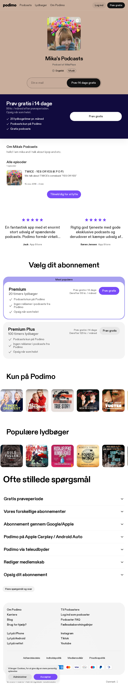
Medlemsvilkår (75, 658)
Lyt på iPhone (15, 633)
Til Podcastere (70, 610)
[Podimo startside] (9, 5)
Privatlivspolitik (97, 658)
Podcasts (26, 5)
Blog (10, 619)
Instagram (67, 633)
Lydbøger (41, 5)
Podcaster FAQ (70, 619)
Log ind (99, 5)
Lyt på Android (16, 638)
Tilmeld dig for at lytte (64, 194)
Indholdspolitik (54, 658)
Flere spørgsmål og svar (18, 589)
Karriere (12, 614)
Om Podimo (57, 5)
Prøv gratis (116, 5)
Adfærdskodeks (31, 658)
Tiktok (65, 638)
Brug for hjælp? (17, 624)
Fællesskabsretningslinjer (77, 624)
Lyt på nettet (15, 643)
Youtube (66, 643)
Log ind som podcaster (75, 614)
